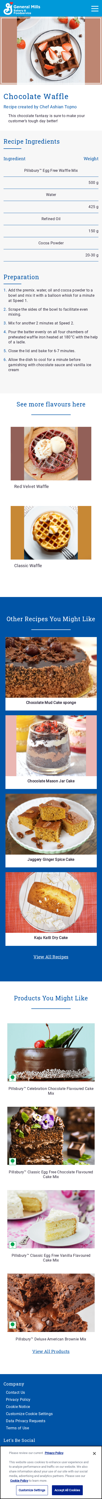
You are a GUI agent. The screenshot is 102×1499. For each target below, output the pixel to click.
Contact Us (15, 1392)
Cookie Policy (19, 1480)
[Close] (94, 1453)
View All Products (51, 1351)
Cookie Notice (18, 1406)
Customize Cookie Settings (29, 1414)
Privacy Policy (18, 1399)
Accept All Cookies (67, 1490)
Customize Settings (32, 1490)
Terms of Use (17, 1428)
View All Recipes (50, 957)
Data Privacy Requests (25, 1421)
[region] (51, 1472)
